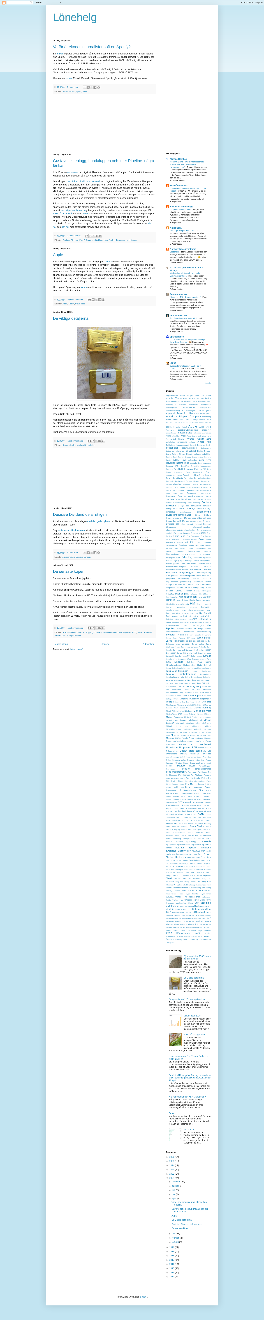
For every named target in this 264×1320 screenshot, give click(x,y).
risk (179, 805)
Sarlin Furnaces (204, 817)
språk (209, 851)
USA (197, 903)
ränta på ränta (205, 811)
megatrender (205, 717)
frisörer (185, 570)
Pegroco (169, 766)
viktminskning (189, 921)
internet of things (194, 629)
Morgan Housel (197, 732)
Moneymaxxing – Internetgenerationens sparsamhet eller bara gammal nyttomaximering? (187, 164)
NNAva (178, 738)
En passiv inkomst (181, 533)
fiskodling (187, 557)
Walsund (207, 927)
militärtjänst (206, 723)
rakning (176, 796)
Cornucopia (192, 493)
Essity (201, 539)
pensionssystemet (175, 772)
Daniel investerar (188, 499)
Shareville (176, 826)
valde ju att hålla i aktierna (71, 530)
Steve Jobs (80, 304)
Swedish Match (203, 872)
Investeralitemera (173, 632)
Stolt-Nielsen (194, 860)
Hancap (201, 594)
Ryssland (182, 811)
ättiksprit (169, 942)
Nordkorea (199, 738)
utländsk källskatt (173, 915)
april (174, 1198)
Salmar (208, 814)
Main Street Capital (183, 708)
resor (198, 802)
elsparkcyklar (189, 530)
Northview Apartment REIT (181, 744)
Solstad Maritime (174, 841)
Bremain (169, 466)
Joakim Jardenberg (182, 647)
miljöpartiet (196, 726)
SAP (194, 817)
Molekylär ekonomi (202, 729)
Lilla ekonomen (173, 690)
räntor (181, 814)
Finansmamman (189, 554)
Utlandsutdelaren (202, 912)
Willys (200, 930)
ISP (188, 638)
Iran (191, 635)
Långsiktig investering (189, 699)
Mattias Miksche (204, 714)
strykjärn (207, 863)
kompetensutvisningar (177, 671)
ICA (205, 613)
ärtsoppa (202, 939)
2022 (197, 395)
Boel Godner (178, 457)
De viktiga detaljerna (70, 318)
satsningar (176, 820)
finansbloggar (194, 551)
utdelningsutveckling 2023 (182, 912)
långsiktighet (205, 699)
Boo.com (207, 457)
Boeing (169, 457)
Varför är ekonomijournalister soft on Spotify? (92, 47)
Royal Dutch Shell (175, 808)
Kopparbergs (205, 674)
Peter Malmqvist (193, 778)
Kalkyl (193, 656)
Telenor (177, 879)
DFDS (175, 509)
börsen (208, 472)
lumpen (178, 696)
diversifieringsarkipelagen (178, 515)
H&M (187, 594)
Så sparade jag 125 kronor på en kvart (187, 999)
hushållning (206, 607)
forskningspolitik (172, 564)
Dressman (207, 521)
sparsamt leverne (184, 845)
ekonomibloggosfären (202, 527)
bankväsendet (183, 445)
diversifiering (204, 511)
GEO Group (205, 576)
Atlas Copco (192, 436)
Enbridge (194, 533)
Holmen (199, 604)
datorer (169, 503)
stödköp (179, 866)
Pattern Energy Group (185, 763)
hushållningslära (173, 610)
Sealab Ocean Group (201, 820)
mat (180, 714)
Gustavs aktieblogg (94, 240)
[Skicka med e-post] (85, 87)
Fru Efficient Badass (200, 569)
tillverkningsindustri (203, 885)
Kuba (187, 677)
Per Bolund (202, 772)
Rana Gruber (187, 796)
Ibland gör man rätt (189, 613)
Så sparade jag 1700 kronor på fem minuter (197, 957)
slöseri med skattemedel (199, 835)
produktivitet (206, 793)
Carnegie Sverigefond (175, 481)
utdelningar (172, 906)
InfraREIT (193, 619)
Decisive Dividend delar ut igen (80, 514)
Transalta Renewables (199, 890)
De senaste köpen (68, 571)
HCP (209, 597)
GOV (197, 585)
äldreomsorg (192, 939)
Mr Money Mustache (186, 735)
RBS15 (169, 799)
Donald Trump (172, 521)
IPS (186, 635)
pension (186, 769)
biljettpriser (180, 451)
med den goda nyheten (99, 521)
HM (192, 603)
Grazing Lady (198, 588)
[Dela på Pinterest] (98, 87)
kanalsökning (171, 659)
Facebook (183, 545)
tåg (182, 900)
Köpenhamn (197, 680)
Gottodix (189, 585)
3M (202, 395)
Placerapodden (178, 784)
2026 (172, 1157)
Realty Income (179, 799)
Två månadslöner (191, 897)
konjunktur (206, 671)
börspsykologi (171, 475)
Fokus (196, 561)
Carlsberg (207, 478)
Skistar (190, 833)
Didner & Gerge (187, 508)
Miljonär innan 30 (177, 726)
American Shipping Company (89, 632)
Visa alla (208, 383)
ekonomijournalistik (174, 530)
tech (179, 875)
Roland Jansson (204, 805)
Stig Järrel (170, 860)
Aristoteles (206, 433)
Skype (208, 833)
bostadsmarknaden (188, 460)
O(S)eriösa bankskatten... (181, 209)
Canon (201, 475)
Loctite (201, 692)
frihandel (207, 567)
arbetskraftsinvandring (188, 430)
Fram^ (82, 240)
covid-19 (199, 496)
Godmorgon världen (202, 582)
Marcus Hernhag (178, 159)
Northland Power (203, 741)
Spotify (79, 91)
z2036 (173, 363)
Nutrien (201, 748)
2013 (172, 1276)
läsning (178, 702)
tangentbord (171, 875)
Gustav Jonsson (184, 591)
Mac (209, 702)
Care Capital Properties (182, 478)
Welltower (192, 930)
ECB (178, 524)
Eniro (209, 533)
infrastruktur (205, 619)
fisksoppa (198, 558)
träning (178, 897)
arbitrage (197, 433)
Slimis (183, 835)
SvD (85, 91)
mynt (209, 735)
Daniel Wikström (204, 499)
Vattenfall (197, 918)
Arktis (183, 436)
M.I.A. (198, 702)
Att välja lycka (204, 436)
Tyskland (176, 900)
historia (185, 604)
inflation (169, 619)
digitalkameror (185, 512)
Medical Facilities (191, 717)
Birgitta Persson (204, 451)
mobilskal (187, 729)
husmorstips (199, 610)
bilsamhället (191, 451)
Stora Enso (206, 860)
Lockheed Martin (191, 693)
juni (174, 1190)
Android (169, 423)
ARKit (168, 436)
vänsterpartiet (179, 927)
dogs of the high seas (201, 518)
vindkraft (199, 921)
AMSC (169, 420)
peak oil (207, 763)
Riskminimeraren (189, 805)
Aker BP (179, 401)
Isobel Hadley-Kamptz (175, 638)
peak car (200, 763)
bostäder (194, 463)
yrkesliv (194, 936)
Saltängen (170, 817)
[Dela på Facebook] (95, 87)
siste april (197, 829)
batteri (193, 445)
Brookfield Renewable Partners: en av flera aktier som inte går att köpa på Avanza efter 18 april (190, 1078)
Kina (168, 662)
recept (190, 799)
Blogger (182, 454)
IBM (201, 613)
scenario (185, 820)
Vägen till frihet (195, 924)
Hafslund (193, 594)
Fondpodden (205, 560)
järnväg (178, 656)
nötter (175, 751)
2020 (172, 1247)
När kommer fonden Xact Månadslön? (187, 1097)
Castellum (177, 484)
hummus (193, 607)
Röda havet (190, 814)
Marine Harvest (202, 710)
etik (186, 542)
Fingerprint (170, 558)
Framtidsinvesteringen (176, 566)
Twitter (168, 900)
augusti (176, 1186)
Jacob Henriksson (175, 641)
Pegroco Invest (186, 766)
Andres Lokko (205, 420)
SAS (168, 820)
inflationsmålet (181, 619)
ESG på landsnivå (62, 213)
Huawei (169, 607)
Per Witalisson (197, 775)
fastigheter (174, 548)
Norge (169, 741)
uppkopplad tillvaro (184, 903)
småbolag (177, 839)
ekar (183, 524)
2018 (172, 1255)
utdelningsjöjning (187, 906)
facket (191, 545)
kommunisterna (204, 668)
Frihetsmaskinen (173, 569)
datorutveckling (179, 503)
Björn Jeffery (172, 454)
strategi (200, 863)
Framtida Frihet (204, 564)
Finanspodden (205, 554)
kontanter (170, 674)
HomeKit (207, 604)
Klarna (208, 662)
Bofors (188, 457)
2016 (172, 1264)
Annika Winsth (205, 423)
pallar (183, 760)
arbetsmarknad (185, 432)
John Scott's (198, 650)
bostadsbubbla (172, 460)
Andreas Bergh (191, 420)
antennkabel (181, 427)
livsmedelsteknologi (174, 692)
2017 (172, 1260)
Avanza (190, 439)
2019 (172, 1251)
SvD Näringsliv (177, 870)
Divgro (197, 515)
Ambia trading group (202, 413)
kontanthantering (188, 674)
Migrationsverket (193, 723)
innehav (183, 622)
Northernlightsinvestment (183, 249)
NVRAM (208, 748)
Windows (207, 930)
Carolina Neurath (193, 481)
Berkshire (201, 445)
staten (182, 854)
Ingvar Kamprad (172, 622)
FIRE (178, 558)
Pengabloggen (205, 766)
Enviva (169, 536)
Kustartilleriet (196, 677)
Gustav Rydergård (202, 591)
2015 (172, 1268)
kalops (199, 656)
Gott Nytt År (179, 585)
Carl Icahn (198, 478)
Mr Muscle (201, 735)
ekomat (190, 524)
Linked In (189, 690)
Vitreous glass (172, 924)
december (177, 1181)
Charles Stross (185, 487)
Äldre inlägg (148, 644)
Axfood (201, 442)
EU (191, 542)
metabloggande (181, 720)
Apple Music (205, 427)
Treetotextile (171, 894)
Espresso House (189, 539)
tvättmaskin (206, 897)
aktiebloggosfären (203, 401)
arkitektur (175, 436)
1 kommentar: (73, 87)
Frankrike (194, 567)
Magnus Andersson (195, 705)
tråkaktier (170, 897)
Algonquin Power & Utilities (179, 413)
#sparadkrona (172, 395)
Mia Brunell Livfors (197, 720)
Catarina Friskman (191, 484)
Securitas (183, 824)
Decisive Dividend (70, 240)
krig (182, 677)
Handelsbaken (172, 597)
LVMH (175, 699)
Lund (184, 696)
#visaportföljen (186, 395)
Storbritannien (172, 863)
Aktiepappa (176, 228)
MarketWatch (171, 714)
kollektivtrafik (177, 668)
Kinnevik (178, 662)
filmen (83, 287)
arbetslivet (206, 430)
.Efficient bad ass (178, 315)
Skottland (199, 833)
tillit (184, 885)
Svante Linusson (203, 866)
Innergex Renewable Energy (199, 622)
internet (180, 629)
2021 (172, 1178)
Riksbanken (171, 805)
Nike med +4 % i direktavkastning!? (185, 297)
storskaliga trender (187, 863)
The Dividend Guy (197, 879)
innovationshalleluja (174, 625)
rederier (197, 799)
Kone (195, 671)
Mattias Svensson (174, 717)
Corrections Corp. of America (180, 496)
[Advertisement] (104, 124)
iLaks (190, 616)
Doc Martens (185, 518)
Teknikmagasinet (203, 875)
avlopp (192, 442)
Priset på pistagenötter (194, 1034)
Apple (58, 254)
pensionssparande (203, 769)
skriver (68, 78)
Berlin (208, 445)
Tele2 (169, 878)
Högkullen (175, 613)
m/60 (204, 702)
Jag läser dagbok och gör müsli (184, 318)
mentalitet (170, 720)
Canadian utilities (190, 475)
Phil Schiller (171, 781)
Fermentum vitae (178, 294)
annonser (170, 427)
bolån (200, 457)
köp (189, 680)
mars (174, 1233)
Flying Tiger (179, 561)
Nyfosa (169, 751)
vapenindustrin (172, 918)
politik (176, 787)
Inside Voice (189, 625)
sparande (206, 841)
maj (174, 1194)
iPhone (180, 634)
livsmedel (207, 689)
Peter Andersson (178, 778)
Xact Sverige (184, 936)
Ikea (185, 616)
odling (199, 751)
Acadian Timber (69, 632)
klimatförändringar (174, 665)
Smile (168, 839)
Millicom (208, 726)
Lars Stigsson (190, 683)
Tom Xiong (206, 888)
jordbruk (194, 653)
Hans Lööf (202, 597)
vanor (208, 915)
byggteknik (197, 472)
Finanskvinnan (172, 554)
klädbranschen (189, 665)
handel (208, 594)
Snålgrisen (187, 839)
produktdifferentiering (86, 445)
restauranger (205, 802)
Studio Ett (170, 866)
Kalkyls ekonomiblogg (181, 206)
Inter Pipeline (109, 240)
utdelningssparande (176, 909)
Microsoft (180, 723)
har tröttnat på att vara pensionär (84, 181)
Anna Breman (192, 423)
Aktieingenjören (172, 407)
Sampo (179, 817)
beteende (170, 451)
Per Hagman (184, 775)
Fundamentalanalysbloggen (180, 572)
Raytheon (207, 796)
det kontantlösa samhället (198, 506)
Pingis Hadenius (185, 781)
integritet (200, 625)
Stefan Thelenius (176, 857)
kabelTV (186, 656)
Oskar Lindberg (173, 760)
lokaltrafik (170, 696)
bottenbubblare (204, 463)
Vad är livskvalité (199, 915)
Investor (170, 634)
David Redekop (193, 503)
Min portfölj (189, 1129)
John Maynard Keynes (182, 650)
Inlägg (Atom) (76, 649)
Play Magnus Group (194, 784)
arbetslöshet (171, 433)
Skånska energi (173, 836)
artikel (60, 53)
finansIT (207, 551)
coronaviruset (205, 493)
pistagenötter (199, 781)
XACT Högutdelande (72, 635)
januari (175, 1242)
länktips (170, 702)
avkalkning (170, 442)
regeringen (206, 799)
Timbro (169, 888)
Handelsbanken (188, 596)
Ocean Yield (187, 750)
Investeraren (189, 632)
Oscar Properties (204, 757)
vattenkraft (206, 918)
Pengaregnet (171, 769)
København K (180, 680)
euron (197, 542)
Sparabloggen (192, 841)
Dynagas (170, 524)
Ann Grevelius (179, 423)
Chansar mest (172, 487)
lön (183, 702)
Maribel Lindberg (186, 711)
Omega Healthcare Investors (195, 754)
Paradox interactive (195, 760)
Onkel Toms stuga (188, 757)
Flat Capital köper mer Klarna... (183, 230)
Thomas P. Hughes (174, 885)
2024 (172, 1165)
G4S (168, 576)
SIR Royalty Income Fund (181, 829)
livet (198, 690)
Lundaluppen (131, 240)
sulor (186, 866)
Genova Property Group (189, 576)
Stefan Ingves (191, 854)
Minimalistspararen (173, 729)
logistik (208, 692)
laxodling (190, 686)
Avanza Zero (204, 439)
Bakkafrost (170, 445)
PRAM (208, 790)
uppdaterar (72, 172)
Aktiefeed (182, 404)
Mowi (173, 735)
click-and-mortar (192, 490)
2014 (172, 1272)
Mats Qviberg (189, 714)
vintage (208, 921)
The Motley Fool (203, 882)
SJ (202, 829)
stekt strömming (193, 857)
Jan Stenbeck (183, 644)
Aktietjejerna (191, 411)
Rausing (197, 796)
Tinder (175, 888)
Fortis (183, 564)
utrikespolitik (186, 915)
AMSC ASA (178, 420)
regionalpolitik (171, 802)
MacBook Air (171, 705)
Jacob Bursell (204, 638)
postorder (198, 787)
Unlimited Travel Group (195, 900)
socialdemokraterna (202, 838)
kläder (200, 665)
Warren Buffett (172, 930)
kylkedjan (207, 677)
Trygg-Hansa (205, 894)
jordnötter (202, 653)
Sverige (180, 872)
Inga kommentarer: (75, 299)
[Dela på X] (92, 87)
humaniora (181, 607)
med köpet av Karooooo (73, 210)
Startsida (105, 644)
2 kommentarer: (74, 236)
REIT (180, 802)
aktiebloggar (189, 401)
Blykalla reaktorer (193, 454)
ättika (208, 939)
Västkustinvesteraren (194, 927)
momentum (170, 732)
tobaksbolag (196, 888)
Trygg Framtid (191, 894)
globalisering (185, 582)
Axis (209, 442)
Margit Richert (172, 711)
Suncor (192, 866)
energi (202, 533)
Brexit (177, 466)
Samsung (187, 817)
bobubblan (206, 454)
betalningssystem (189, 448)
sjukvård (207, 829)
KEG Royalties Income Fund (199, 659)
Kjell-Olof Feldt (194, 662)
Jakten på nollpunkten (196, 641)
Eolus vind (179, 535)
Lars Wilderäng (204, 683)
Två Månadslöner (178, 185)
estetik (208, 539)
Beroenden (175, 252)
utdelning (206, 902)
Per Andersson (190, 772)
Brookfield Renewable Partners (188, 469)
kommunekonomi (191, 668)
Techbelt (185, 875)
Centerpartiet (205, 484)
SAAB (201, 814)
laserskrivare (171, 687)
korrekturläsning (172, 677)
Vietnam (178, 921)
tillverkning (190, 885)
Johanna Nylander (198, 647)
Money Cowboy (183, 732)
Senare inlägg (61, 644)
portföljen (186, 787)
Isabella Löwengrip (202, 635)
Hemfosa (170, 600)
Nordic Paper (188, 738)
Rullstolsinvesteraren (195, 808)
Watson (183, 930)
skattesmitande (179, 833)
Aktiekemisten (68, 557)
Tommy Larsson (173, 891)
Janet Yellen (198, 644)
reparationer (189, 802)
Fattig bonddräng (187, 548)
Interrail (208, 629)
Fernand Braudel (175, 551)
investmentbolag (204, 632)
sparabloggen (177, 337)
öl (174, 942)
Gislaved (195, 579)
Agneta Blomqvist (196, 398)
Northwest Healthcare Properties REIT (119, 632)
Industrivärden (204, 616)
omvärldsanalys (172, 757)
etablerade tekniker (174, 542)
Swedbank (189, 872)
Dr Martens (184, 521)
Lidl (209, 687)
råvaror (189, 811)
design (65, 445)
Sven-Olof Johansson (193, 870)
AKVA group (205, 411)
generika (174, 576)
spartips (179, 847)
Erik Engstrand (193, 536)
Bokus (194, 457)
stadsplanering (172, 854)
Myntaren (170, 738)
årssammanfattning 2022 (176, 939)
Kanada (207, 656)
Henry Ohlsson (182, 600)
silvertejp (184, 826)
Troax (181, 894)
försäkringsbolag (204, 573)
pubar (168, 796)
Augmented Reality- (175, 439)
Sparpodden (171, 845)
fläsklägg (189, 561)
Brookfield (185, 466)
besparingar (172, 448)
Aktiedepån (171, 404)
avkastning (182, 442)
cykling (177, 499)
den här (65, 227)
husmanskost (187, 610)
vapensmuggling (186, 918)
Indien (195, 616)
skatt (168, 833)
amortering (206, 417)
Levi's (204, 687)
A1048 (208, 395)
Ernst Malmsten (173, 539)
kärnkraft (169, 680)
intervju (86, 213)
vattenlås (170, 921)
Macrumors (181, 705)
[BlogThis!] (88, 87)
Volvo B (183, 924)
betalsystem (206, 448)
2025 (172, 1161)
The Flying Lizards (188, 882)
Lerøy (198, 686)
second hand (172, 823)
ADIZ (185, 398)
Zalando (207, 936)
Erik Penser (206, 536)
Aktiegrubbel (206, 404)
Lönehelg (75, 17)
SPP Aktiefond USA (196, 851)
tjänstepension (184, 888)
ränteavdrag (171, 814)
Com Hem (178, 493)
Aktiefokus (193, 404)
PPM (201, 790)
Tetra (184, 879)
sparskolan (196, 845)
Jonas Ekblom (69, 91)
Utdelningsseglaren (202, 906)
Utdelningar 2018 (192, 1015)
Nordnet (207, 738)
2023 (172, 1169)
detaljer (73, 445)
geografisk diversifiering (177, 579)
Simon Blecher (197, 826)
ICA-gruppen (177, 616)
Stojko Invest (182, 860)
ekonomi (198, 524)
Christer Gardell (198, 487)
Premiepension (172, 793)
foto (188, 564)
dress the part (196, 521)
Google (169, 585)
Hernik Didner (195, 600)
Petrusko (206, 778)
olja (204, 751)
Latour (181, 686)
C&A (180, 475)
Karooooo (120, 240)
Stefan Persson (204, 854)
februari (176, 1238)
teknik (192, 875)
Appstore (170, 430)
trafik (184, 891)
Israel (193, 638)
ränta (195, 811)
